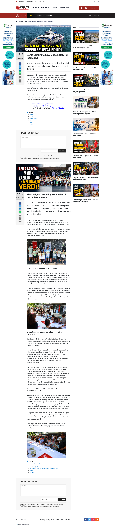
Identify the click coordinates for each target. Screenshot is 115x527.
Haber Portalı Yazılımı (23, 524)
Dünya (55, 8)
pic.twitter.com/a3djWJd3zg (41, 106)
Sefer (31, 120)
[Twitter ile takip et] (89, 519)
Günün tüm (94, 15)
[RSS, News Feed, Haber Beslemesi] (97, 519)
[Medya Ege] (22, 8)
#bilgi (45, 104)
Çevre (34, 8)
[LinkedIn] (20, 69)
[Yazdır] (20, 78)
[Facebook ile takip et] (86, 519)
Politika (48, 8)
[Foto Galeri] (98, 1)
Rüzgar (31, 124)
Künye (47, 519)
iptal (31, 122)
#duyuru (50, 104)
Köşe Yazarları (64, 8)
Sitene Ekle (41, 1)
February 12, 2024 (58, 108)
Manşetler (21, 1)
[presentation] (21, 16)
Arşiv (36, 1)
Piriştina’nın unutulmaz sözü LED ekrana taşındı (48, 15)
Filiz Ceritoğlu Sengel (35, 467)
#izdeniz (35, 104)
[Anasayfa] (16, 1)
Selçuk (31, 465)
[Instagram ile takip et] (93, 519)
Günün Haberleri (29, 1)
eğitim (31, 470)
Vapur (31, 116)
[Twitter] (20, 66)
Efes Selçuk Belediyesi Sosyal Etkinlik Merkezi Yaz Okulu (44, 468)
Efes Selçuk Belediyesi (35, 463)
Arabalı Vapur (33, 118)
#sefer (40, 104)
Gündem (41, 8)
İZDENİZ (32, 114)
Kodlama (32, 472)
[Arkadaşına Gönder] (20, 75)
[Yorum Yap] (20, 81)
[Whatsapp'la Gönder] (20, 72)
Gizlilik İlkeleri (59, 519)
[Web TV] (95, 1)
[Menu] (81, 8)
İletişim (52, 519)
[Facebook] (20, 63)
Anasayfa (41, 519)
